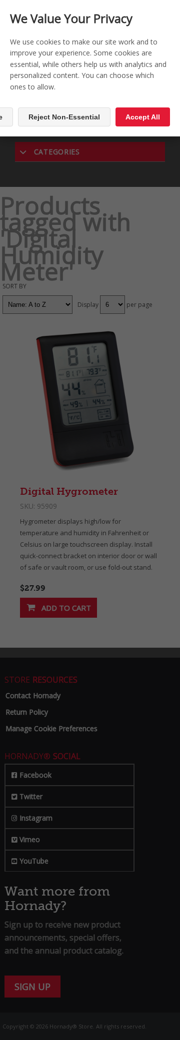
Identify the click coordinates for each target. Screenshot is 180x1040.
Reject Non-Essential (64, 117)
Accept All (143, 117)
